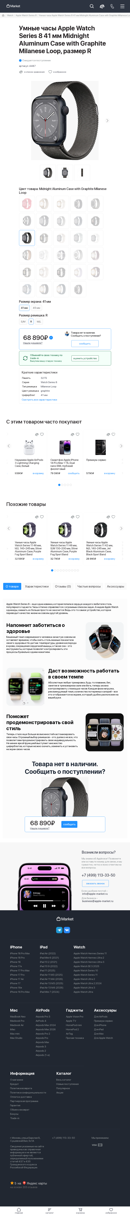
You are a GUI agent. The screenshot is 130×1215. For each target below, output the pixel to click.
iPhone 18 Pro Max (20, 953)
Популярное (63, 1088)
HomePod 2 (72, 1029)
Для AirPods (100, 1016)
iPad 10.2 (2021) (48, 961)
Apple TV (71, 1020)
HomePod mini (74, 1025)
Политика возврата (21, 1088)
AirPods (43, 1010)
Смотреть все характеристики (39, 399)
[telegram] (59, 930)
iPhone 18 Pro (17, 957)
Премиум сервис (103, 1020)
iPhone (16, 947)
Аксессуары (105, 1010)
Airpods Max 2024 (46, 1025)
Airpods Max (42, 1042)
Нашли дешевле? (32, 342)
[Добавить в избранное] (42, 434)
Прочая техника (75, 1037)
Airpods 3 (41, 1046)
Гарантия (15, 1105)
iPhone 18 (15, 961)
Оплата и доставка (21, 1096)
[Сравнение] (37, 434)
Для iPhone (100, 1025)
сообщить (85, 343)
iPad (44, 947)
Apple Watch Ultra (83, 991)
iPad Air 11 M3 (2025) (51, 974)
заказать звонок (95, 883)
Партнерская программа (24, 1101)
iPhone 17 (15, 983)
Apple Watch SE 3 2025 (86, 966)
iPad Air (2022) (48, 953)
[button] (49, 1211)
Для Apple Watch (103, 1037)
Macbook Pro (17, 1020)
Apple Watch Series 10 (86, 970)
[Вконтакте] (67, 930)
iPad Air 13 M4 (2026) (51, 987)
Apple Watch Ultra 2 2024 (88, 983)
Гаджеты (74, 1010)
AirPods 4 (41, 1020)
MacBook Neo (18, 1016)
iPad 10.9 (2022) (49, 966)
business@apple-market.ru (97, 901)
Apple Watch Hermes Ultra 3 (89, 961)
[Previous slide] (22, 120)
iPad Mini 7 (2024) (49, 991)
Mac (14, 1010)
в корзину (38, 473)
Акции (59, 1092)
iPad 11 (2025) (47, 970)
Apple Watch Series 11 (86, 974)
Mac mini (15, 1033)
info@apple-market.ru (95, 893)
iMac (12, 1029)
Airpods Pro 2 (43, 1033)
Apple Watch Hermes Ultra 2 (89, 957)
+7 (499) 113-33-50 (98, 875)
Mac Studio (16, 1037)
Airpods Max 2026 (46, 1029)
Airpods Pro (42, 1037)
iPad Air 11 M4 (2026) (51, 979)
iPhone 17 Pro (17, 974)
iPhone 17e (16, 966)
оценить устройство (85, 358)
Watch (79, 947)
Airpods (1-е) (43, 1055)
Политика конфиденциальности (28, 1092)
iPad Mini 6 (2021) (49, 957)
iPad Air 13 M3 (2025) (51, 983)
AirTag (69, 1033)
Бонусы (14, 1113)
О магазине (16, 1079)
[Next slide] (107, 120)
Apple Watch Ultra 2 (84, 979)
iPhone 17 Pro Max (20, 970)
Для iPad (99, 1029)
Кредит (14, 1084)
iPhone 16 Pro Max (20, 991)
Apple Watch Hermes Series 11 (90, 953)
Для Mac (99, 1033)
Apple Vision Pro (74, 1016)
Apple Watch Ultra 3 (84, 987)
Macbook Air (17, 1025)
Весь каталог (63, 1079)
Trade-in (14, 1118)
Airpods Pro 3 (43, 1016)
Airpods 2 (41, 1050)
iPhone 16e (16, 987)
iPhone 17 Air (17, 979)
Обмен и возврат (19, 1109)
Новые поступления (67, 1084)
